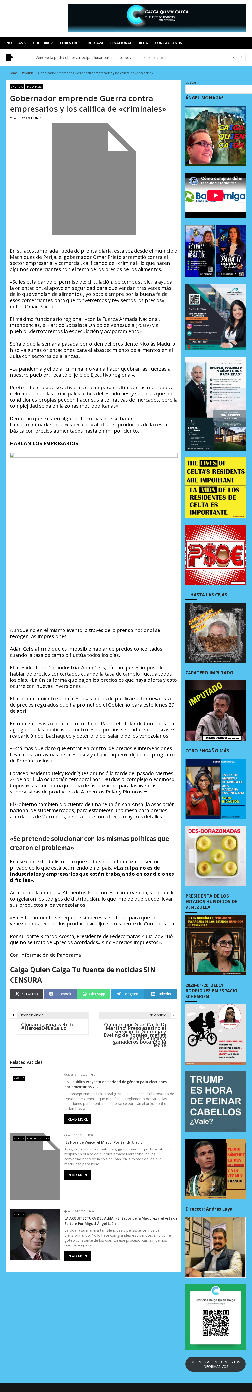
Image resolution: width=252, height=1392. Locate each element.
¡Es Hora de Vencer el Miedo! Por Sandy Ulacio (103, 1142)
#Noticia (17, 86)
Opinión (31, 1138)
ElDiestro (69, 42)
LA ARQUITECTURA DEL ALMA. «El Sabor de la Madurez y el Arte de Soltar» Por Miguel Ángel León (120, 1221)
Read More (78, 1119)
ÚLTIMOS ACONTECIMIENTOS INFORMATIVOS (215, 1364)
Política (44, 1138)
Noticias (14, 42)
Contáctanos (168, 42)
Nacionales (34, 86)
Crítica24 (94, 42)
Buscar (190, 82)
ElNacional (121, 42)
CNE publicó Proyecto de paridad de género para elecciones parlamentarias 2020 (115, 1084)
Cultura (41, 42)
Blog (143, 42)
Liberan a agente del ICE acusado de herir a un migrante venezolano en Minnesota (105, 57)
